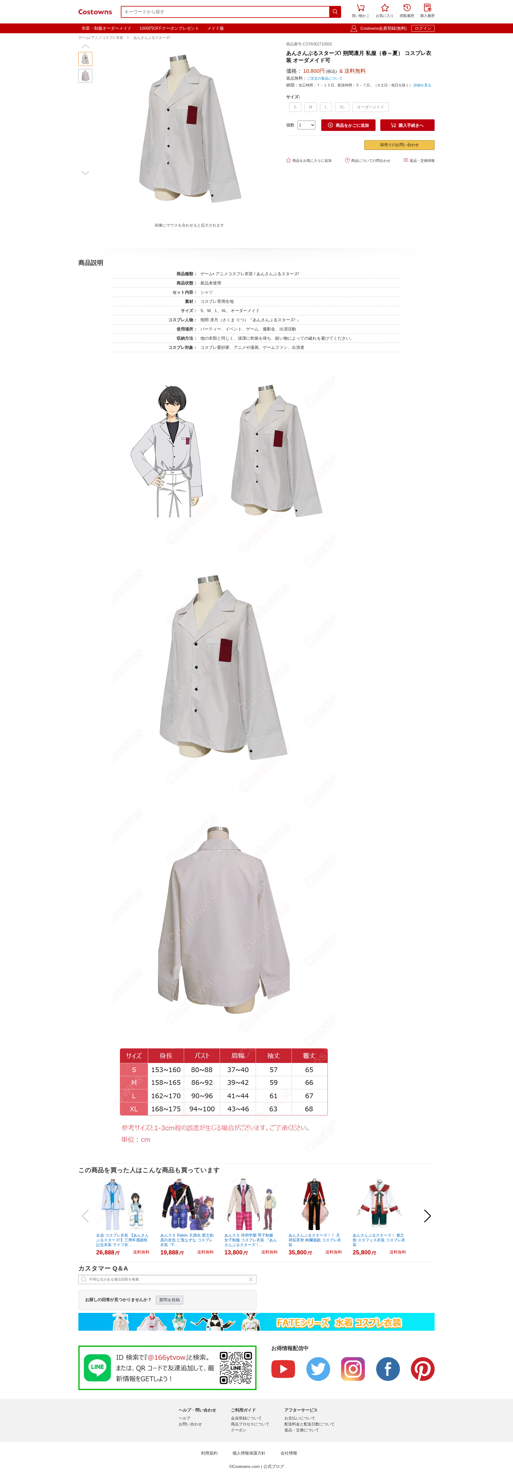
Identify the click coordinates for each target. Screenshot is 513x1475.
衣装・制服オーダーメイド (107, 28)
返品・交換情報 (419, 160)
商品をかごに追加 (348, 125)
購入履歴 (427, 11)
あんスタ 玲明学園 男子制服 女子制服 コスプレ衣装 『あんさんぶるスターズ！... (250, 1240)
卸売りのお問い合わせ (399, 145)
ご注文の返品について (325, 78)
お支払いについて (299, 1418)
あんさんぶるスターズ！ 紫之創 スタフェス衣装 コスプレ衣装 (379, 1240)
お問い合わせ (190, 1424)
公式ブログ (273, 1466)
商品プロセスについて (250, 1424)
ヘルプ (184, 1418)
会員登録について (246, 1418)
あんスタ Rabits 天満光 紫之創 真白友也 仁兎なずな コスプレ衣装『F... (186, 1240)
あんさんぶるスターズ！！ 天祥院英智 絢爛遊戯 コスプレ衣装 (315, 1240)
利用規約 (209, 1453)
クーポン (238, 1430)
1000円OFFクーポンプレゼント (169, 28)
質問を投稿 (169, 1299)
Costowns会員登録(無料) (383, 28)
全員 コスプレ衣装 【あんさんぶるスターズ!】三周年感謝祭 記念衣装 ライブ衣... (122, 1240)
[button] (85, 46)
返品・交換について (301, 1430)
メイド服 (215, 28)
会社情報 (289, 1453)
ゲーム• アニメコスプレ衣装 (100, 38)
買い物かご (361, 11)
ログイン (423, 28)
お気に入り (385, 11)
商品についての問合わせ (367, 160)
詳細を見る (422, 85)
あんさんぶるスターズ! (152, 38)
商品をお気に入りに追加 (309, 160)
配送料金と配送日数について (309, 1424)
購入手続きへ (407, 125)
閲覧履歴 (407, 11)
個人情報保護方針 (249, 1453)
